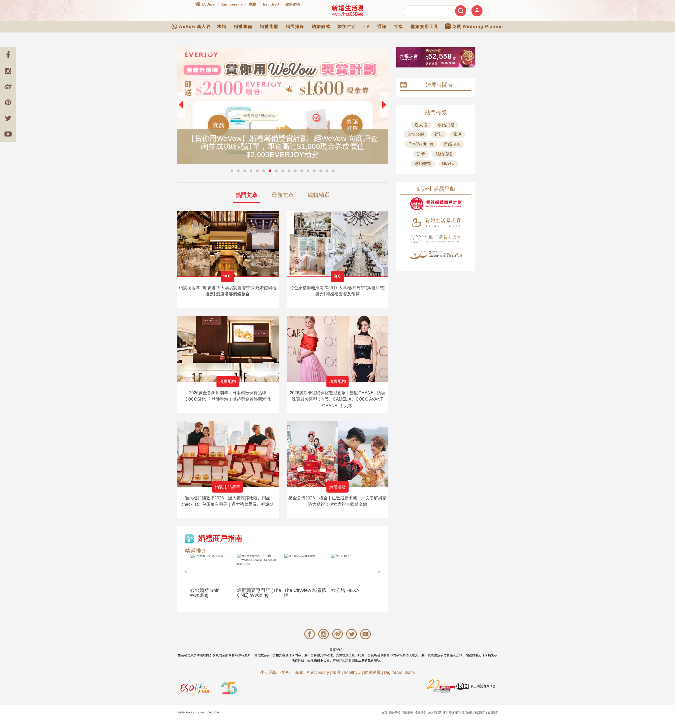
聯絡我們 (454, 712)
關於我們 (394, 712)
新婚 (299, 672)
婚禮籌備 (243, 26)
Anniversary (232, 4)
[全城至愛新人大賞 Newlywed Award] (435, 239)
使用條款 (467, 712)
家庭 (253, 4)
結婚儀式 (321, 26)
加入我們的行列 (437, 712)
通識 (382, 26)
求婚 (221, 26)
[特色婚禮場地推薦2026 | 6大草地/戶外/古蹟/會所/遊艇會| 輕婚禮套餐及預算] (338, 243)
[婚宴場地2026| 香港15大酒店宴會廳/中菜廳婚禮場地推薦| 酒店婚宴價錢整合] (228, 243)
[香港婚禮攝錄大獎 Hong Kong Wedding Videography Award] (435, 255)
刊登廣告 (407, 712)
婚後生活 (347, 26)
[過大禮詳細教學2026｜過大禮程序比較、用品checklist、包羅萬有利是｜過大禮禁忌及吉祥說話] (228, 454)
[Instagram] (8, 71)
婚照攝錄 (295, 26)
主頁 (384, 712)
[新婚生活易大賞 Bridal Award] (435, 222)
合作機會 (420, 712)
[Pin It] (8, 102)
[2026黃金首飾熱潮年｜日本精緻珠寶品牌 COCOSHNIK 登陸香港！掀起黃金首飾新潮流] (228, 349)
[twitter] (8, 118)
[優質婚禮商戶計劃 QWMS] (435, 203)
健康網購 (292, 4)
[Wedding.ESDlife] (347, 10)
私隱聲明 (480, 712)
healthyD (271, 4)
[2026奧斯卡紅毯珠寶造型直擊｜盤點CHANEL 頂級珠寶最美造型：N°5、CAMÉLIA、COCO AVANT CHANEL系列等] (338, 349)
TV (367, 26)
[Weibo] (8, 86)
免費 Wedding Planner (478, 26)
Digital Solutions (399, 672)
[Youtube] (8, 134)
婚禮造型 (269, 26)
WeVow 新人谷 (195, 26)
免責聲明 (374, 660)
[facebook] (8, 55)
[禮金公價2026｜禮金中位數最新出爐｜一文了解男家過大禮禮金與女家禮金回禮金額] (338, 454)
